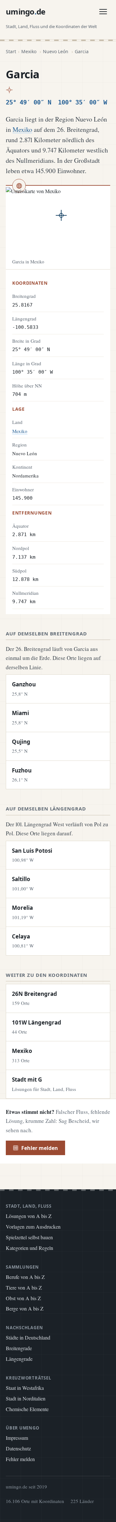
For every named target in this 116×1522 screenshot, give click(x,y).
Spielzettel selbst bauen (29, 1237)
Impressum (17, 1437)
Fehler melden (39, 1148)
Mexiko (28, 51)
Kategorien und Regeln (29, 1247)
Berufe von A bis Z (25, 1276)
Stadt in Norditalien (25, 1398)
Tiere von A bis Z (24, 1287)
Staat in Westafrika (25, 1387)
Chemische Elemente (27, 1409)
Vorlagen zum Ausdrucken (33, 1226)
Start (11, 51)
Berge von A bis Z (25, 1308)
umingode (25, 11)
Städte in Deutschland (28, 1337)
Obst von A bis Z (23, 1298)
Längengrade (19, 1358)
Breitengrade (19, 1348)
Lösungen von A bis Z (29, 1216)
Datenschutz (18, 1448)
